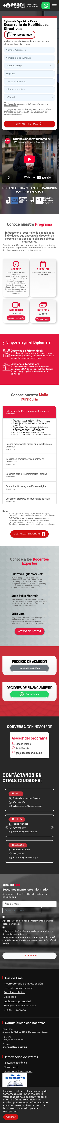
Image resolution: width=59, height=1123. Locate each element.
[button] (29, 412)
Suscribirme (29, 955)
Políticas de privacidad (17, 1001)
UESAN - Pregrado (15, 1010)
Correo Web (11, 1067)
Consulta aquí (33, 694)
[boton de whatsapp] (45, 5)
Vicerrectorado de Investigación (23, 983)
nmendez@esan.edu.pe (25, 832)
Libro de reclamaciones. (18, 1071)
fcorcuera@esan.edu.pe (25, 857)
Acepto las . (26, 105)
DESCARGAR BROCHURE (28, 534)
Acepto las (27, 922)
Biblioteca (10, 997)
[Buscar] (54, 5)
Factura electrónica (15, 1062)
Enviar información (29, 124)
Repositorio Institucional (18, 988)
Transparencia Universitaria (20, 1005)
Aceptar (11, 1117)
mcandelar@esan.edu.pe (26, 806)
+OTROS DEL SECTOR (29, 631)
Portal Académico (14, 992)
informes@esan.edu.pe (14, 1047)
